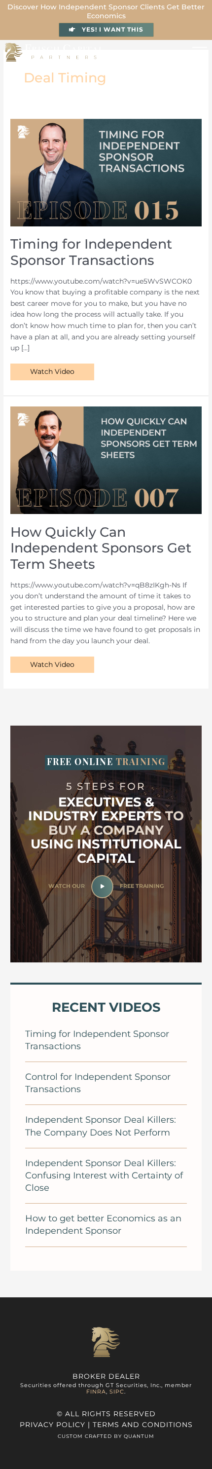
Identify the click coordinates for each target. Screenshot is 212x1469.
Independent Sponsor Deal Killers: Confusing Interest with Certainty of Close (104, 1175)
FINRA (96, 1391)
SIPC (116, 1391)
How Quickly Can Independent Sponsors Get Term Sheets (100, 548)
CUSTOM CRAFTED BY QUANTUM (106, 1436)
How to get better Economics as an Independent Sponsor (103, 1224)
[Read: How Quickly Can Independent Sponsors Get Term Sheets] (106, 460)
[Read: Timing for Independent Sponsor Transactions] (106, 172)
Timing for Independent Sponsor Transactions (91, 252)
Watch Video (52, 369)
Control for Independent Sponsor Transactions (98, 1083)
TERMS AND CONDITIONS (143, 1424)
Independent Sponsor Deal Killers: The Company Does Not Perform (100, 1126)
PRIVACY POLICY (52, 1424)
